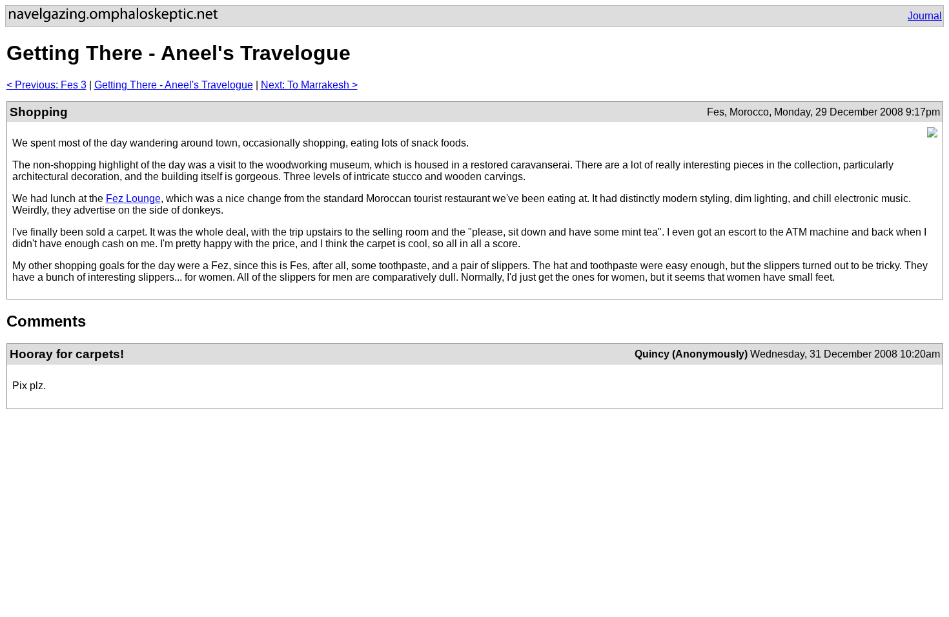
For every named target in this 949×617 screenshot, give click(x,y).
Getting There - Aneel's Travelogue (173, 84)
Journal (925, 15)
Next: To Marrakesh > (309, 84)
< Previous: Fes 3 (46, 84)
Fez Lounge (133, 198)
